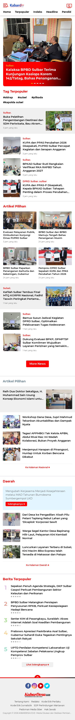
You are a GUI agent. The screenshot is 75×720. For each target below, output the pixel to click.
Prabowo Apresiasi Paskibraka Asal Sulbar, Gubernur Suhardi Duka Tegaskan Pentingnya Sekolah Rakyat (41, 635)
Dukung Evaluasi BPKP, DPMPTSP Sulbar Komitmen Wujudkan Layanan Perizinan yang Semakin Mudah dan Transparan (45, 342)
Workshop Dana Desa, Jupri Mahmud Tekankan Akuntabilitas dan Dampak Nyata (47, 420)
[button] (32, 83)
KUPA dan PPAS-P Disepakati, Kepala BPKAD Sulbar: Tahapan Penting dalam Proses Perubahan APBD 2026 (45, 188)
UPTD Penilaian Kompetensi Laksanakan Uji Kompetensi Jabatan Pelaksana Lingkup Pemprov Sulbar (40, 651)
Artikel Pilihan (14, 381)
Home (7, 11)
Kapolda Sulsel (14, 102)
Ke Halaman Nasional (36, 467)
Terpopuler (22, 11)
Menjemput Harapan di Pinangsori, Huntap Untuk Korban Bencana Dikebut (45, 453)
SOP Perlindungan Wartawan (49, 705)
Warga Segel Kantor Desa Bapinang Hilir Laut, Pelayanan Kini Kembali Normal (45, 534)
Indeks (37, 11)
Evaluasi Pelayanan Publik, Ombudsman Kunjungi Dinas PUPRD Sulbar (19, 235)
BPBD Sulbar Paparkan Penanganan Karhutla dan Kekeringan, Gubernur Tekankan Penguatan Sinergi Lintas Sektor (18, 271)
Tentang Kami (21, 701)
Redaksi (35, 701)
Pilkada (38, 97)
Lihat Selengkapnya (36, 664)
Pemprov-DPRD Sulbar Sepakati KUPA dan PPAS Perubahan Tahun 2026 (53, 271)
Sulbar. (10, 65)
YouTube (43, 690)
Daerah (9, 481)
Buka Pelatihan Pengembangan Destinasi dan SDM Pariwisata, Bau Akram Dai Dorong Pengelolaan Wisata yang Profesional (23, 120)
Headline (52, 11)
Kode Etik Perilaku (51, 701)
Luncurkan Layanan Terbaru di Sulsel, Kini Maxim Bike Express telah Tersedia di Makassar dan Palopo (47, 550)
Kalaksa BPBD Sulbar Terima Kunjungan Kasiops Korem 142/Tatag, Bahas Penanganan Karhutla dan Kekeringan (32, 76)
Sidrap (9, 97)
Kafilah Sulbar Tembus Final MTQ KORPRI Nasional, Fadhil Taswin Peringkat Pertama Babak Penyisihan (23, 295)
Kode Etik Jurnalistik (21, 705)
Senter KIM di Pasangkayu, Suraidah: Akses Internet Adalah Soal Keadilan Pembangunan (40, 620)
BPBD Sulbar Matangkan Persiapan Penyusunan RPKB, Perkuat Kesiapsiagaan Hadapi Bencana (39, 606)
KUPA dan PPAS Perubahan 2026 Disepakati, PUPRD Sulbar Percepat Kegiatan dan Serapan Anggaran (46, 146)
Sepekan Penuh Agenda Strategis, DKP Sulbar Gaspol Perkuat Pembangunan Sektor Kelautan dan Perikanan (41, 589)
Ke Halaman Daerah (37, 565)
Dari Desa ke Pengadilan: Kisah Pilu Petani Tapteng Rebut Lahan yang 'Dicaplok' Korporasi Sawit (45, 518)
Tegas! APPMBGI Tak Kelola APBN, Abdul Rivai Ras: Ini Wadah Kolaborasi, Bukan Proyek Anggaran (46, 437)
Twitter (48, 690)
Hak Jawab (50, 709)
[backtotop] (37, 678)
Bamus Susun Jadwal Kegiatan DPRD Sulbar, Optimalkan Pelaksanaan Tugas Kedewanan (44, 321)
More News (37, 363)
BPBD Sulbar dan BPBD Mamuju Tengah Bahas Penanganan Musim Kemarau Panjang (53, 235)
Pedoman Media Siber (30, 709)
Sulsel (23, 97)
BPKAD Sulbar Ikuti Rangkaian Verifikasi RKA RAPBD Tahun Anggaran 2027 (43, 167)
